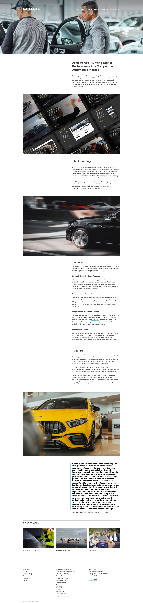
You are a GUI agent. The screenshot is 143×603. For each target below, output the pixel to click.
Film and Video (60, 591)
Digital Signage (61, 582)
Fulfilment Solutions (62, 574)
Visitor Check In (61, 580)
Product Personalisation (64, 576)
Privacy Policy (27, 574)
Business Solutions (62, 585)
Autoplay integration (62, 596)
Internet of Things (62, 578)
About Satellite (28, 569)
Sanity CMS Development (64, 569)
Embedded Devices (62, 594)
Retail (58, 589)
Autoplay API (95, 320)
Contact (26, 576)
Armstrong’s (106, 80)
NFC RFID (59, 587)
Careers (25, 571)
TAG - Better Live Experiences (65, 571)
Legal (25, 580)
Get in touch (93, 579)
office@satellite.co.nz (96, 571)
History (25, 578)
